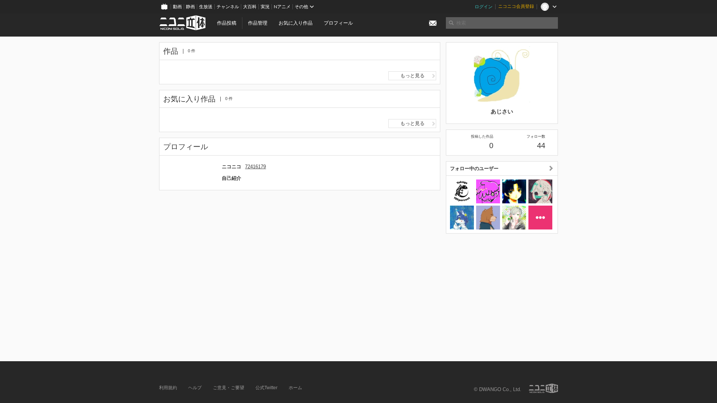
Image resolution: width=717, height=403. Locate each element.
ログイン (484, 6)
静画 (190, 6)
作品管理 (257, 23)
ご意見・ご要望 (228, 387)
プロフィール (338, 23)
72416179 (255, 166)
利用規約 (168, 387)
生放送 (205, 6)
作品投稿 (226, 23)
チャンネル (228, 6)
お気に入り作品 (296, 23)
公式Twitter (266, 387)
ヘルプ (195, 387)
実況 (265, 6)
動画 (177, 6)
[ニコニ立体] (543, 388)
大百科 (250, 6)
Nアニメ (282, 6)
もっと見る (412, 75)
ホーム (295, 387)
